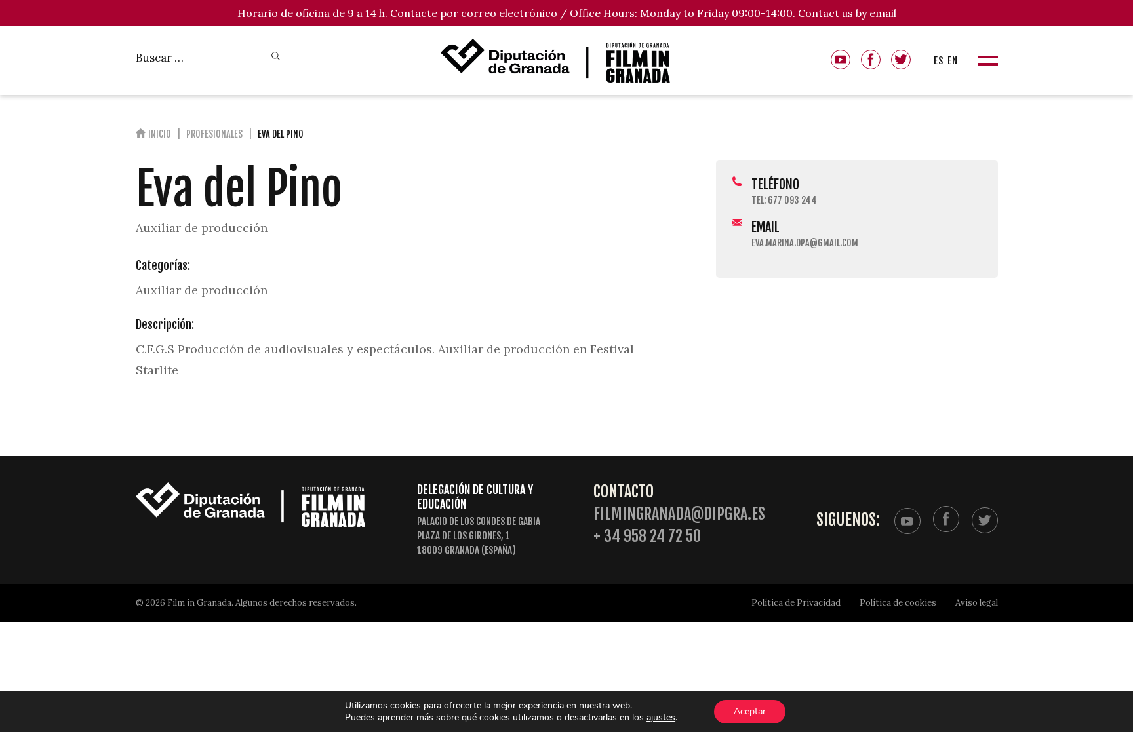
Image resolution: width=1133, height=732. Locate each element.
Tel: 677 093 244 (784, 200)
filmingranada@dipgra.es (679, 514)
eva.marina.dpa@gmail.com (804, 242)
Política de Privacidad (796, 602)
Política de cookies (898, 602)
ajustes (660, 717)
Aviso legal (976, 602)
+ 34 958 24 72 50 (647, 536)
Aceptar (750, 711)
